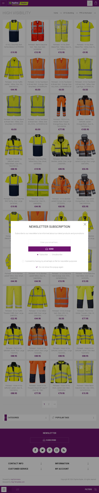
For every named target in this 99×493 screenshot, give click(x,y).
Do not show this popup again (51, 267)
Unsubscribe (57, 254)
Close (85, 224)
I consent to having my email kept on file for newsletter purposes (51, 261)
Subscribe (43, 254)
